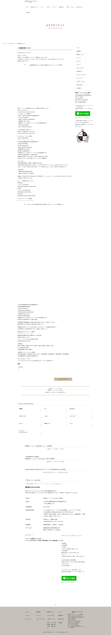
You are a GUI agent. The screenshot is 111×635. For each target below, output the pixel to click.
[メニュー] (81, 425)
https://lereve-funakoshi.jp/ (28, 312)
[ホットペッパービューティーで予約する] (81, 117)
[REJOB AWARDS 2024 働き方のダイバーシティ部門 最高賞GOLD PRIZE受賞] (55, 472)
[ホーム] (55, 410)
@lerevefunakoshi (26, 310)
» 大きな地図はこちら (49, 503)
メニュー (79, 57)
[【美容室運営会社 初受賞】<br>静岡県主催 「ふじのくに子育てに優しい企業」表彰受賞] (55, 461)
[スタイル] (55, 417)
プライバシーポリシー (82, 74)
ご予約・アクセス (81, 81)
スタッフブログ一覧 (63, 379)
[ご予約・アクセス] (30, 417)
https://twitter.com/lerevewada (24, 192)
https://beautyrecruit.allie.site (24, 341)
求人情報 (79, 88)
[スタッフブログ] (81, 417)
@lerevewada (25, 145)
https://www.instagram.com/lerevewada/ (27, 186)
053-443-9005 (79, 98)
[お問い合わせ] (81, 410)
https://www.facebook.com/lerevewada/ (26, 195)
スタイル (79, 61)
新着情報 (79, 51)
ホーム (78, 47)
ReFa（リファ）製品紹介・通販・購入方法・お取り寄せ (51, 625)
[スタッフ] (30, 425)
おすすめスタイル (27, 52)
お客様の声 (79, 71)
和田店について (80, 54)
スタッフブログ (80, 68)
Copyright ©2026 (45, 632)
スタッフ (79, 64)
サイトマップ (80, 78)
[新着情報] (30, 410)
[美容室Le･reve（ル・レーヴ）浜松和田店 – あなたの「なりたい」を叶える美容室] (30, 1)
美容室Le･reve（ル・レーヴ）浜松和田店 (55, 632)
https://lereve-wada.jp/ (27, 147)
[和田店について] (55, 425)
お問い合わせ (80, 84)
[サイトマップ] (30, 433)
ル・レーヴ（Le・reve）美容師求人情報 (28, 339)
